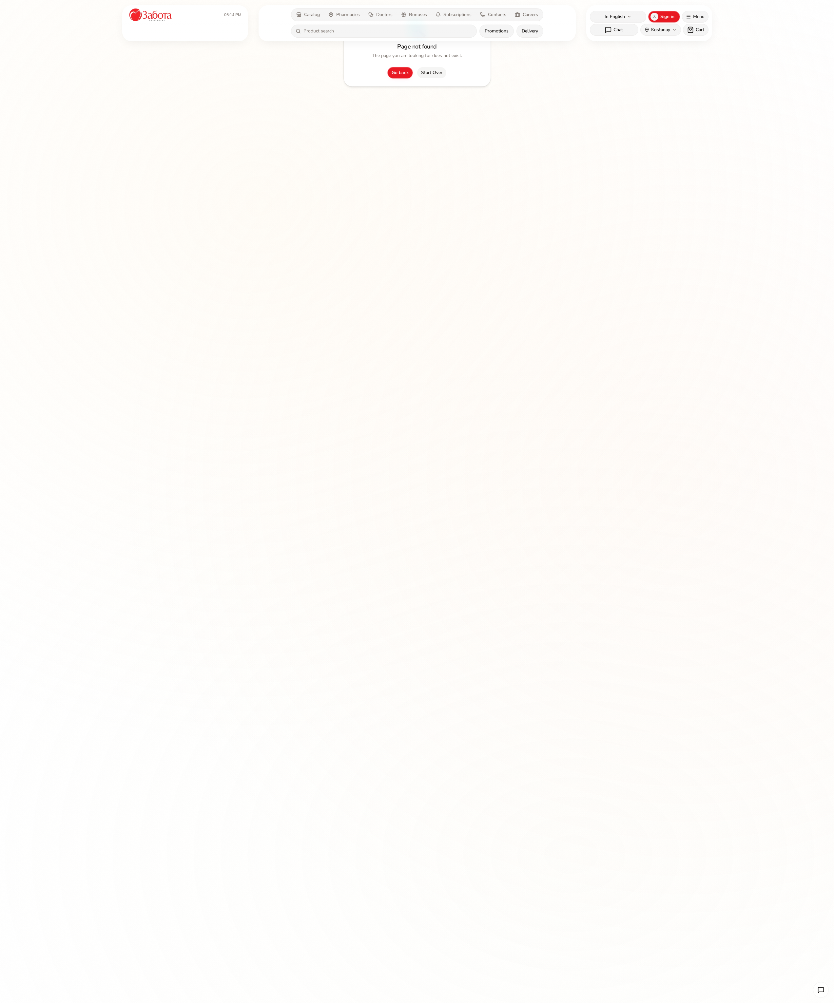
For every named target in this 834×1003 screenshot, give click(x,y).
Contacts (497, 14)
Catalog (312, 14)
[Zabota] (150, 14)
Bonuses (418, 14)
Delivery (530, 31)
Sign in (667, 16)
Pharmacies (348, 14)
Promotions (497, 31)
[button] (821, 990)
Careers (530, 14)
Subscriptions (457, 14)
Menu (699, 16)
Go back (400, 72)
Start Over (431, 72)
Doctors (384, 14)
